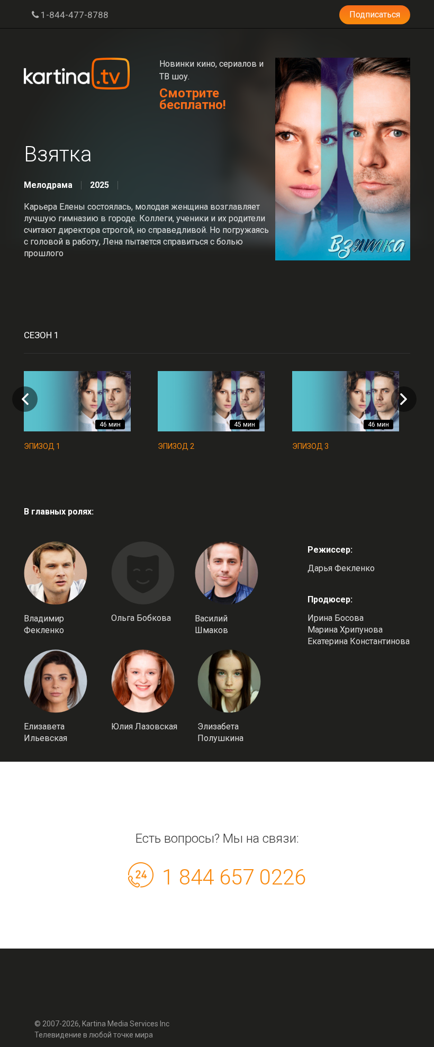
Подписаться (374, 15)
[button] (404, 399)
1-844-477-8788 (73, 15)
